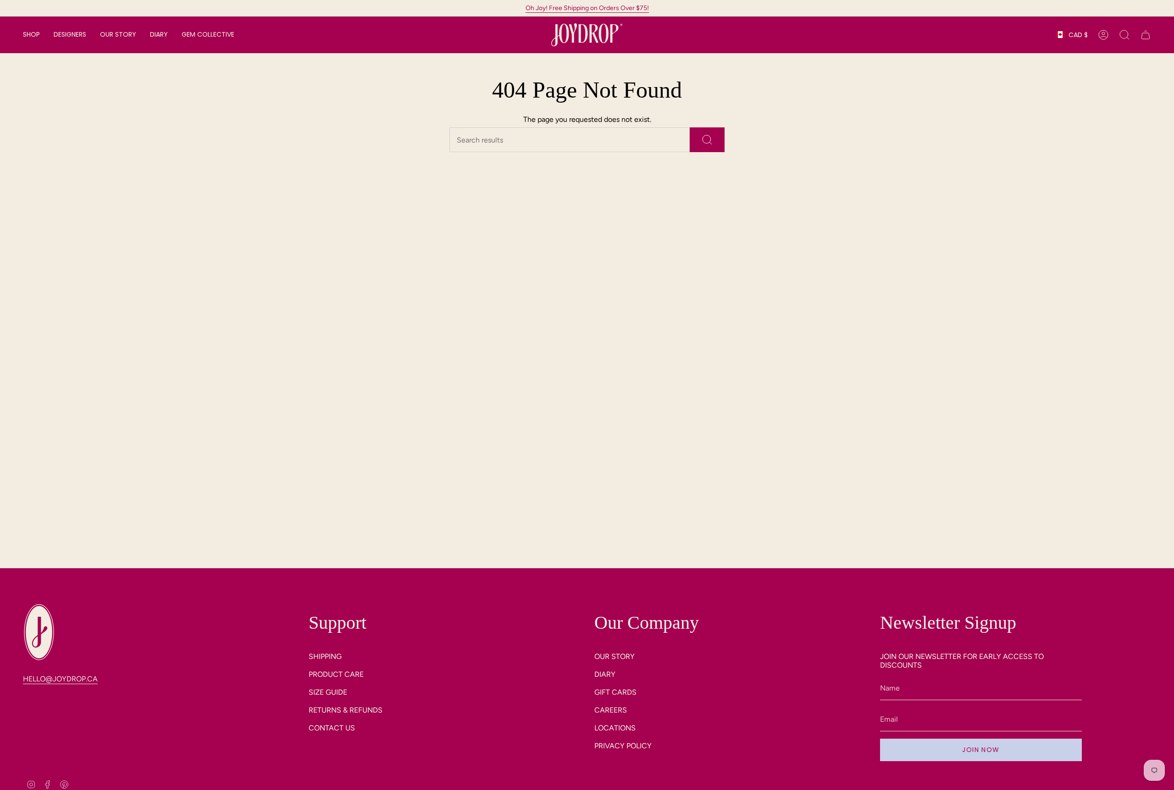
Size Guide (328, 692)
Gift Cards (615, 692)
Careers (610, 710)
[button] (31, 34)
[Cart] (1145, 35)
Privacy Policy (623, 745)
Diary (604, 674)
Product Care (336, 674)
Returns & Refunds (345, 710)
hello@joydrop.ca (60, 679)
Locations (615, 728)
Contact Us (332, 728)
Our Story (614, 656)
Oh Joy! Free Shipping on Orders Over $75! (587, 8)
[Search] (707, 139)
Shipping (325, 656)
